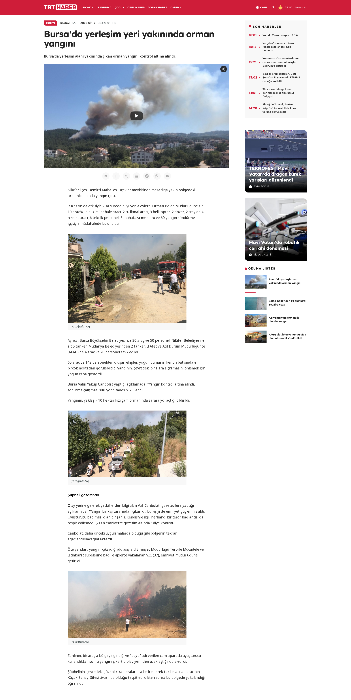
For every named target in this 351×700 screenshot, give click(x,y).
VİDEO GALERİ (262, 255)
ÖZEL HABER (136, 7)
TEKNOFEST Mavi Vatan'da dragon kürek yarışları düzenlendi (275, 174)
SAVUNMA (105, 7)
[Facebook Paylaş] (116, 176)
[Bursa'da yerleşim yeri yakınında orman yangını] (256, 282)
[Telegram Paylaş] (146, 176)
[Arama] (274, 7)
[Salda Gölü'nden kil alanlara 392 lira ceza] (256, 303)
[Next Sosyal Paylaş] (106, 176)
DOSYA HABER (157, 7)
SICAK (87, 7)
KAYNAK (65, 23)
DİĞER (174, 7)
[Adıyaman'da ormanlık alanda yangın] (256, 320)
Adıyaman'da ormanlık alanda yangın (284, 320)
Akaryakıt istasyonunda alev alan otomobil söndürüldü (287, 336)
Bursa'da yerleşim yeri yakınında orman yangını (285, 281)
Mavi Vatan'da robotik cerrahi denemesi (274, 245)
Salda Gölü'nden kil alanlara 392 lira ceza (287, 303)
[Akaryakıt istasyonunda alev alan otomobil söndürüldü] (256, 337)
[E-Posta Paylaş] (167, 176)
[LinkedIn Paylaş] (136, 176)
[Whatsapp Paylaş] (157, 176)
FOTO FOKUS (261, 186)
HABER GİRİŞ (87, 23)
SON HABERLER (267, 26)
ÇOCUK (119, 7)
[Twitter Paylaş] (126, 176)
